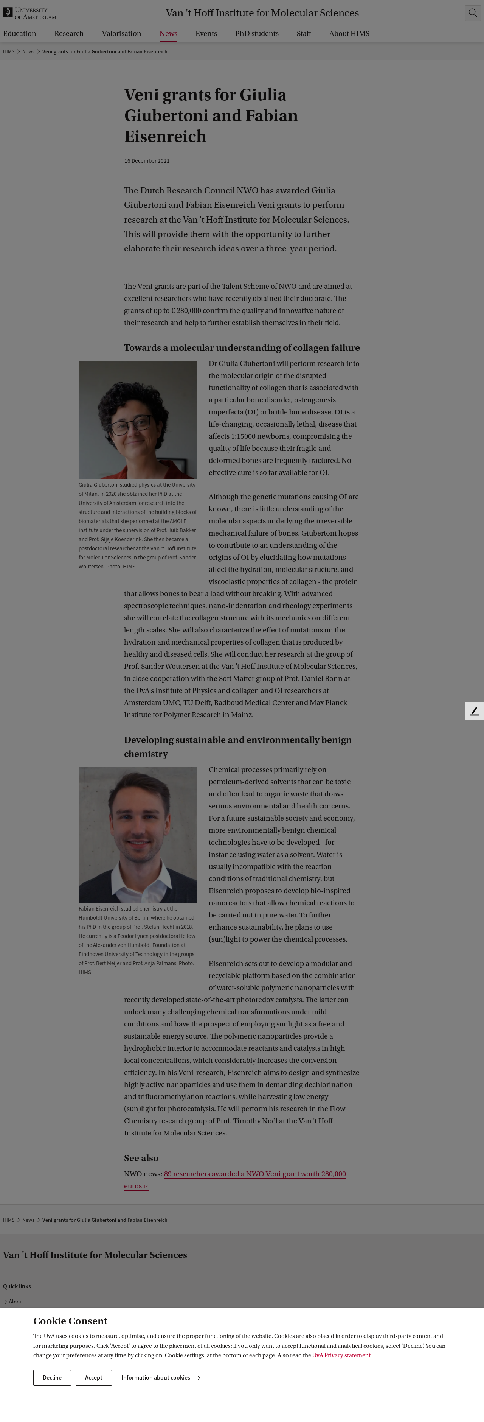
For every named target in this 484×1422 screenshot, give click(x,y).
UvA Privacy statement (341, 1355)
